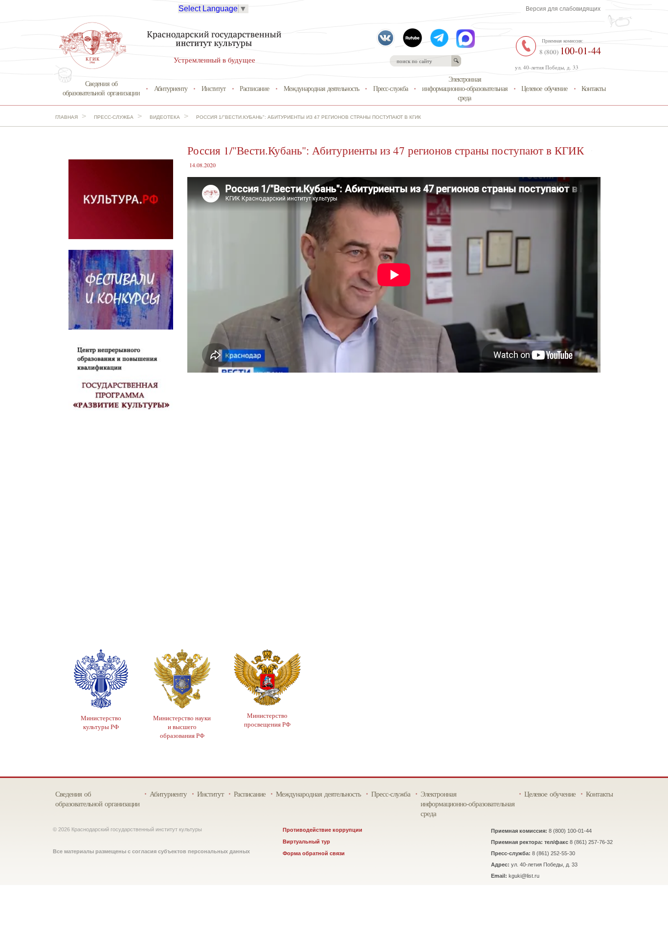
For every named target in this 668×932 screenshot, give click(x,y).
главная (66, 117)
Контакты (593, 88)
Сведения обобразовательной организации (101, 88)
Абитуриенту (170, 88)
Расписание (254, 88)
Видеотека (165, 117)
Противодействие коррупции (322, 830)
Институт (213, 88)
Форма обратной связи (314, 853)
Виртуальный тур (306, 841)
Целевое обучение (544, 88)
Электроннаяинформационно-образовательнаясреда (464, 88)
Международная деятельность (321, 88)
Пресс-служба (390, 88)
